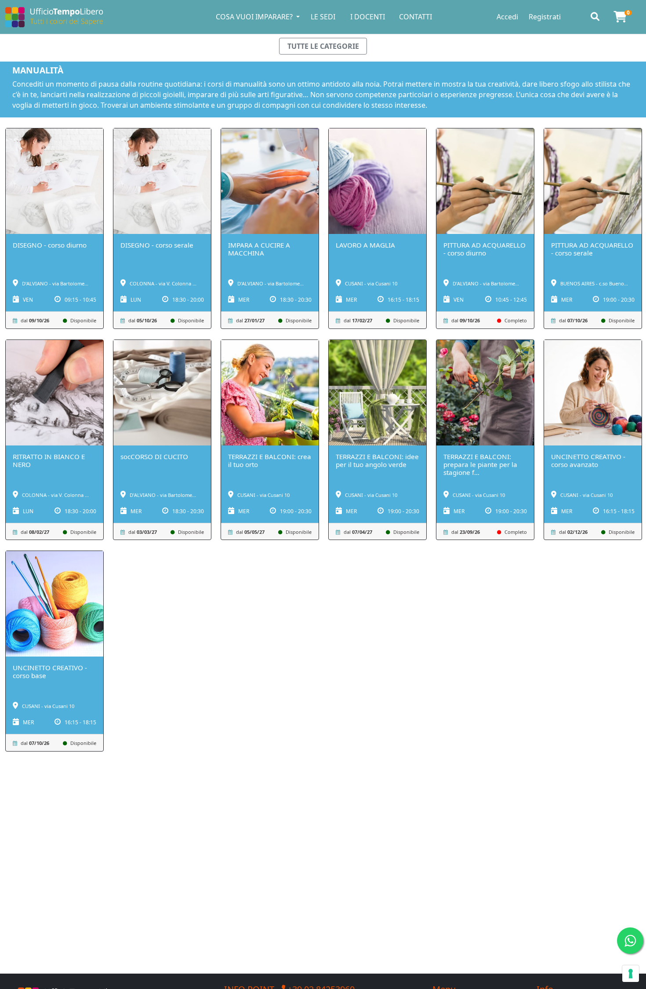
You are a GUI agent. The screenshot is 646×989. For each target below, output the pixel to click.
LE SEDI (323, 17)
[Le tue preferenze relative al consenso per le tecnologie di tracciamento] (630, 973)
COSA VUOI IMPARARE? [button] (255, 17)
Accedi (507, 17)
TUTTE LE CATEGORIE (323, 46)
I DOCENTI (367, 17)
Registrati (545, 17)
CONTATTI (415, 17)
